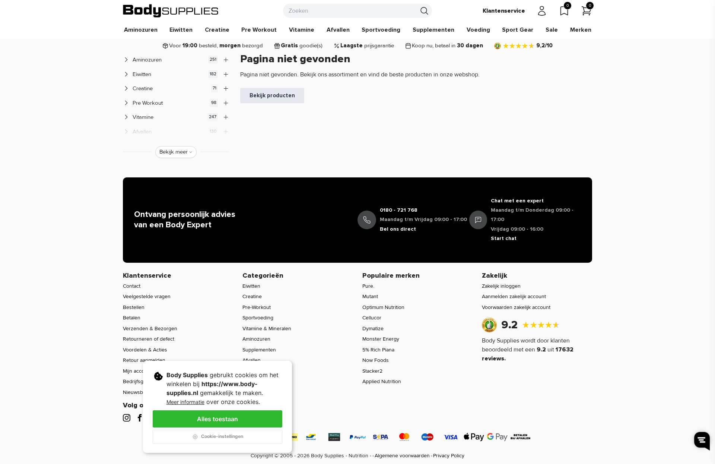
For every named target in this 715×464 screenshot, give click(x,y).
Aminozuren (141, 30)
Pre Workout (259, 30)
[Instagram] (126, 418)
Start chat (504, 238)
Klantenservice (504, 11)
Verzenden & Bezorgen (150, 328)
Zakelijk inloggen (501, 286)
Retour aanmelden (144, 360)
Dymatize (373, 328)
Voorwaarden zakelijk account (516, 307)
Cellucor (371, 318)
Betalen (131, 318)
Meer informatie (185, 402)
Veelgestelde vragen (147, 296)
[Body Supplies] (171, 11)
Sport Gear (517, 30)
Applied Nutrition (381, 381)
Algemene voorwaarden (402, 455)
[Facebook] (139, 418)
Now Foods (375, 360)
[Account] (541, 10)
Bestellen (133, 307)
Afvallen (338, 30)
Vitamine (301, 30)
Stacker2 (372, 371)
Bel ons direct (398, 229)
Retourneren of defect (148, 339)
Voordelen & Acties (145, 350)
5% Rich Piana (378, 350)
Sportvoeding (381, 30)
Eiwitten (181, 30)
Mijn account (137, 371)
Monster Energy (380, 339)
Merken (580, 30)
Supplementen (433, 30)
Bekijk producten (272, 95)
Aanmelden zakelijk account (514, 296)
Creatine (217, 30)
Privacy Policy (448, 455)
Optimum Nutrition (383, 307)
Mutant (370, 296)
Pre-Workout (256, 307)
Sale (552, 30)
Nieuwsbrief (136, 392)
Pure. (368, 286)
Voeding (478, 30)
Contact (131, 286)
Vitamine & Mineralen (266, 328)
